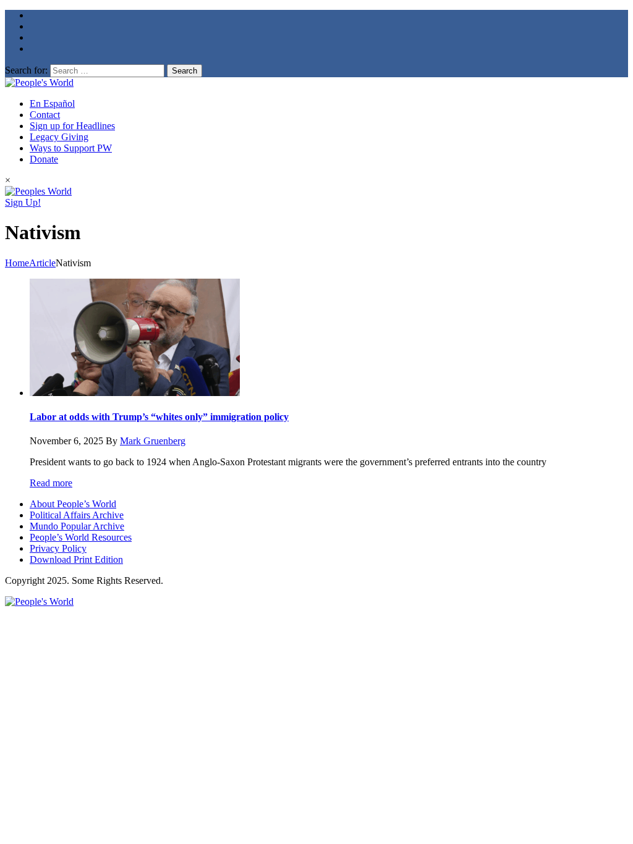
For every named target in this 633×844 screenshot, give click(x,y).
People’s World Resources (81, 537)
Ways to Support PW (71, 148)
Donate (44, 159)
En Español (52, 103)
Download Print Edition (76, 559)
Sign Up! (23, 202)
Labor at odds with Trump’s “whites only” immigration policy (159, 416)
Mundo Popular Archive (77, 526)
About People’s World (73, 504)
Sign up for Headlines (72, 125)
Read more (51, 483)
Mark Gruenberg (152, 441)
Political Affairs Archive (77, 515)
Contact (45, 114)
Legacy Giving (59, 137)
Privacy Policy (58, 548)
